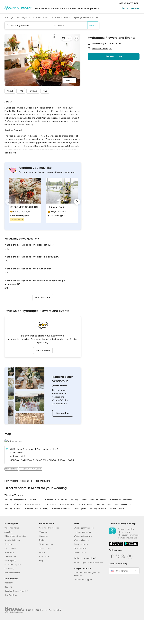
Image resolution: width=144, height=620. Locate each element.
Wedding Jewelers (98, 509)
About (10, 91)
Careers (8, 544)
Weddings (9, 17)
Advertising (9, 552)
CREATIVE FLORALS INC (24, 207)
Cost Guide (44, 556)
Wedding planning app (84, 528)
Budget (42, 540)
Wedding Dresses (85, 504)
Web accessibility (12, 573)
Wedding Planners (79, 500)
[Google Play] (131, 545)
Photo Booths (50, 504)
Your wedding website (49, 528)
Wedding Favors (117, 509)
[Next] (77, 202)
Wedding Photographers (15, 500)
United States (121, 571)
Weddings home (11, 528)
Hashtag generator (82, 532)
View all (69, 80)
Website (81, 8)
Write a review (42, 350)
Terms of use (10, 556)
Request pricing (113, 56)
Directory (8, 583)
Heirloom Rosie (56, 207)
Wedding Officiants (12, 504)
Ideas (73, 8)
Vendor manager (46, 544)
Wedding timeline (81, 540)
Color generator (81, 544)
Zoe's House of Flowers (38, 480)
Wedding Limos (122, 504)
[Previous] (8, 202)
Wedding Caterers (98, 500)
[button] (42, 336)
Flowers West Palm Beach (30, 469)
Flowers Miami (11, 469)
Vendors (64, 8)
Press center (10, 548)
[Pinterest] (123, 556)
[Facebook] (111, 556)
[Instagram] (129, 556)
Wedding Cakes (104, 504)
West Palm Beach (62, 17)
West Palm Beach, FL (102, 48)
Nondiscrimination (12, 540)
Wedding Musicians (13, 509)
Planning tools (42, 8)
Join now (135, 8)
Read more (10, 152)
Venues (55, 8)
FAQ (21, 91)
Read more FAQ (43, 297)
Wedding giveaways (83, 536)
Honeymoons (80, 552)
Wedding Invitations (61, 509)
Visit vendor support (83, 579)
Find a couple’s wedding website (88, 562)
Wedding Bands (67, 504)
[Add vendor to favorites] (76, 38)
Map (45, 91)
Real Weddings (80, 548)
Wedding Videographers (121, 500)
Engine (42, 552)
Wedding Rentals (32, 504)
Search (93, 25)
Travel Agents (79, 509)
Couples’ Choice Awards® (16, 591)
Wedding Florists (24, 17)
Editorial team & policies (15, 536)
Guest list (43, 536)
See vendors (62, 413)
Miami (48, 17)
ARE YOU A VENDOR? (129, 3)
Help (41, 560)
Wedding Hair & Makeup (56, 500)
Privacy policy (10, 560)
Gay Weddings (10, 595)
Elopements (93, 8)
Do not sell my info (12, 564)
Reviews (33, 91)
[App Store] (116, 545)
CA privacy (9, 568)
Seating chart (45, 548)
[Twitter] (117, 556)
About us (8, 532)
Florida (39, 17)
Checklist (43, 532)
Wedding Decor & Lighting (37, 509)
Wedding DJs (35, 500)
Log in (125, 8)
